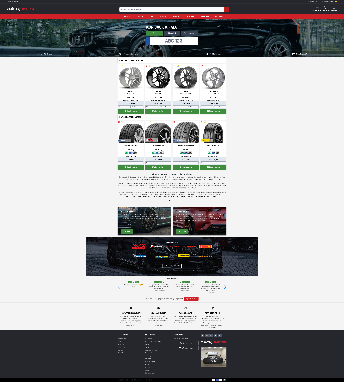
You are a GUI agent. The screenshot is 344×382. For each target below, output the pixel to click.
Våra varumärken (150, 361)
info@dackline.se (330, 1)
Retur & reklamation (150, 353)
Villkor (147, 347)
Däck (151, 16)
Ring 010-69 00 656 (191, 299)
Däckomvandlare (150, 373)
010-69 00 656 (319, 1)
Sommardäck (121, 344)
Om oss (147, 367)
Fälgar (140, 16)
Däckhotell (219, 16)
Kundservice (190, 16)
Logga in (312, 1)
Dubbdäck (120, 350)
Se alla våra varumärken (172, 266)
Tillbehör (176, 16)
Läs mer (172, 201)
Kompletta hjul (126, 16)
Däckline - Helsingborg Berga (181, 338)
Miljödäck (120, 353)
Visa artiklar (127, 231)
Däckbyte (163, 16)
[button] (225, 287)
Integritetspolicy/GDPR (151, 350)
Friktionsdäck (121, 347)
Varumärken (204, 16)
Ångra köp (148, 356)
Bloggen (147, 344)
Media (147, 370)
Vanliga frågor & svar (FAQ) (153, 341)
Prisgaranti (148, 364)
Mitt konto (148, 358)
